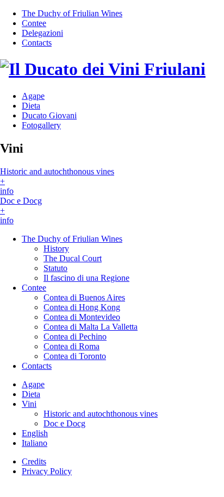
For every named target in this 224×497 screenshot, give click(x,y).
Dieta (31, 105)
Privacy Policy (47, 471)
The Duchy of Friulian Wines (72, 13)
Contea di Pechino (75, 336)
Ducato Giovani (49, 115)
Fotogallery (41, 125)
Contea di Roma (71, 346)
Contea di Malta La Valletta (90, 326)
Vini (29, 403)
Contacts (37, 42)
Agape (33, 95)
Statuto (55, 268)
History (56, 248)
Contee (34, 23)
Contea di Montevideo (81, 317)
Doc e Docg (64, 423)
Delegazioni (42, 32)
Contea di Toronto (74, 356)
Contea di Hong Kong (81, 307)
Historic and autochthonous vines (100, 413)
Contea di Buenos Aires (84, 297)
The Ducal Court (72, 258)
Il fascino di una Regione (86, 277)
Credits (34, 461)
